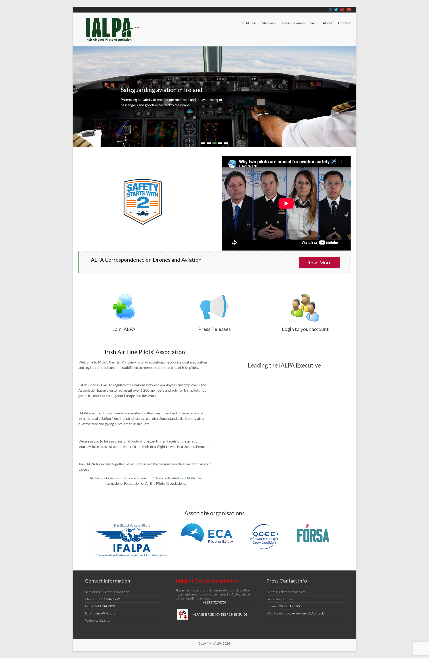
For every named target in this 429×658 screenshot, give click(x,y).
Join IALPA (247, 23)
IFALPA (189, 478)
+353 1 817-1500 (289, 606)
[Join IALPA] (123, 295)
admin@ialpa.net (105, 613)
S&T (313, 23)
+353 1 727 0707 (214, 602)
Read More (319, 262)
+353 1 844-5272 (108, 599)
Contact (344, 23)
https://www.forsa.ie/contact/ (303, 613)
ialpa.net (105, 620)
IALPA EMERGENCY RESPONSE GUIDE (220, 614)
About (327, 23)
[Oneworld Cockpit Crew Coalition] (265, 525)
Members (269, 23)
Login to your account (305, 329)
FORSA (152, 478)
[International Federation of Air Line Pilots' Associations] (131, 525)
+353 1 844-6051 (103, 606)
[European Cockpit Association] (207, 525)
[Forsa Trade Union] (313, 525)
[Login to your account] (305, 295)
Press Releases (293, 23)
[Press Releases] (214, 295)
